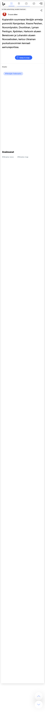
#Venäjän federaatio (13, 74)
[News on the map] (4, 3)
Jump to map (24, 58)
